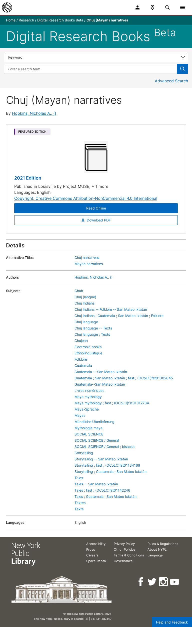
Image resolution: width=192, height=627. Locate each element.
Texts (79, 509)
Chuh (78, 291)
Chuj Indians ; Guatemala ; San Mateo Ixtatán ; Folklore (119, 316)
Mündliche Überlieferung (94, 421)
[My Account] (137, 7)
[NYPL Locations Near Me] (152, 7)
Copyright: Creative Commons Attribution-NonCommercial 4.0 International (85, 198)
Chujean (81, 340)
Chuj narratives (86, 257)
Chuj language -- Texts (93, 328)
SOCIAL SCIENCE (88, 434)
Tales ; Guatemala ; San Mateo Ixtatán (105, 496)
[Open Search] (167, 7)
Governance (123, 561)
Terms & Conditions (129, 555)
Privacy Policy (124, 544)
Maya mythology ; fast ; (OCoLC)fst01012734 (111, 403)
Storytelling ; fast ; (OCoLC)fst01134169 (107, 465)
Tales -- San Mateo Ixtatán (96, 484)
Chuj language (86, 322)
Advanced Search (171, 80)
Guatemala (83, 365)
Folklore (80, 359)
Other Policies (125, 549)
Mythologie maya (88, 428)
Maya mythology (88, 397)
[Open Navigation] (182, 7)
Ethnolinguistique (88, 353)
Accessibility (96, 544)
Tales (78, 478)
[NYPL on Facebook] (141, 582)
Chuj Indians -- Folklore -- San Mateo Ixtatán (110, 309)
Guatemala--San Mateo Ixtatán (99, 384)
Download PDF (99, 220)
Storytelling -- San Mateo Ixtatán (101, 459)
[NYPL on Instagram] (163, 582)
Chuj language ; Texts (92, 334)
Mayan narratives (88, 264)
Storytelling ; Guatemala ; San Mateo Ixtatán (110, 471)
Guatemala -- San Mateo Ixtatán (100, 372)
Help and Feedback (172, 622)
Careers (92, 555)
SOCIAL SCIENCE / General (96, 440)
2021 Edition (27, 178)
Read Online (96, 208)
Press (90, 549)
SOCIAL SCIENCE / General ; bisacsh (104, 446)
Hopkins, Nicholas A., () (34, 113)
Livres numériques (89, 390)
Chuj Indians (84, 303)
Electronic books (88, 347)
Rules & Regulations (163, 544)
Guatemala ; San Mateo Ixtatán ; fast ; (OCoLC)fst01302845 (123, 378)
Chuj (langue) (85, 297)
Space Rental (96, 561)
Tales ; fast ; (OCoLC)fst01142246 (102, 490)
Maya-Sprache (86, 409)
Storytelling (83, 453)
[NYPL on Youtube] (175, 582)
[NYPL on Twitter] (152, 582)
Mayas (79, 415)
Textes (80, 503)
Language (155, 555)
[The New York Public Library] (7, 7)
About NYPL (157, 549)
